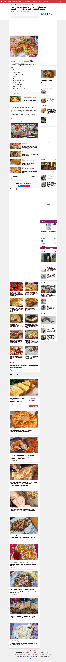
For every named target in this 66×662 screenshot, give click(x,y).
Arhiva (48, 656)
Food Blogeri (17, 4)
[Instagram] (33, 659)
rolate (22, 62)
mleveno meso (12, 180)
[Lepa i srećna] (33, 654)
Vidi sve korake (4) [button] (34, 406)
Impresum (18, 656)
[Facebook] (31, 659)
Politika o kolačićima (34, 656)
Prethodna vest (15, 176)
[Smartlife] (43, 654)
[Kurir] (21, 654)
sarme (26, 61)
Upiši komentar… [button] (16, 370)
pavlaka (20, 180)
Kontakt (29, 656)
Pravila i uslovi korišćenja (24, 656)
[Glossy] (49, 654)
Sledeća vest (33, 176)
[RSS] (35, 659)
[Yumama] (28, 654)
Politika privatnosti (40, 656)
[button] (37, 14)
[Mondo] (17, 654)
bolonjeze (17, 62)
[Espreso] (24, 654)
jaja (17, 180)
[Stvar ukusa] (4, 1)
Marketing (45, 656)
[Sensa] (36, 654)
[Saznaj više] (55, 159)
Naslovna (12, 4)
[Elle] (40, 654)
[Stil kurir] (46, 654)
